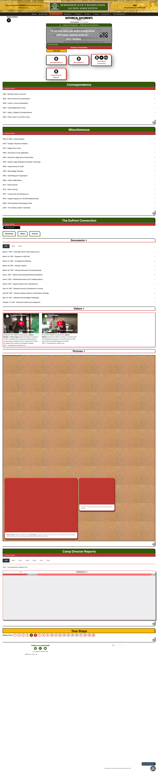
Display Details (9, 88)
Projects (78, 14)
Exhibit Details (53, 44)
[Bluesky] (106, 33)
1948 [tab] (27, 560)
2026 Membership (120, 14)
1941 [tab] (6, 560)
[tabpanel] (79, 277)
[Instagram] (103, 33)
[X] (101, 36)
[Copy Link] (106, 36)
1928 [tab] (13, 246)
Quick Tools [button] (106, 14)
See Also (10, 227)
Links (87, 14)
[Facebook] (101, 33)
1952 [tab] (48, 560)
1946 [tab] (13, 560)
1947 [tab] (20, 560)
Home (34, 14)
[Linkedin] (103, 36)
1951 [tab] (41, 560)
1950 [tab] (34, 560)
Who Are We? (44, 14)
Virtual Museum (56, 14)
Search (97, 14)
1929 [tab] (20, 246)
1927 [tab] (6, 246)
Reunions (68, 14)
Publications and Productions (89, 25)
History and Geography (70, 25)
